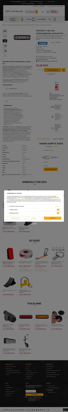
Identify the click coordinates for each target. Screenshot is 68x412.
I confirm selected (15, 218)
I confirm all (52, 218)
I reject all (34, 218)
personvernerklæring (21, 198)
